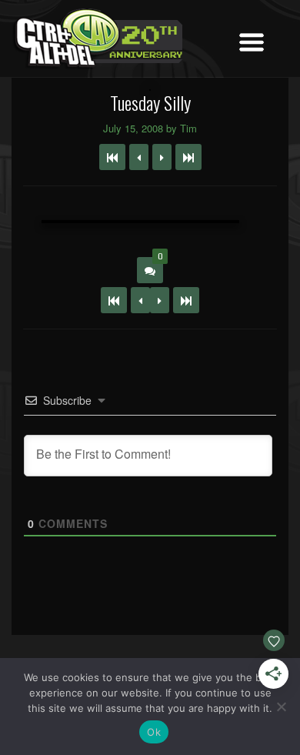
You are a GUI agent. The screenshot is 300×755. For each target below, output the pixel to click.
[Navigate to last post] (188, 157)
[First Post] (114, 300)
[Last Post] (186, 300)
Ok (154, 732)
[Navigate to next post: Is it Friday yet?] (162, 157)
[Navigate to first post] (112, 157)
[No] (280, 706)
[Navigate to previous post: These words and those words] (138, 157)
